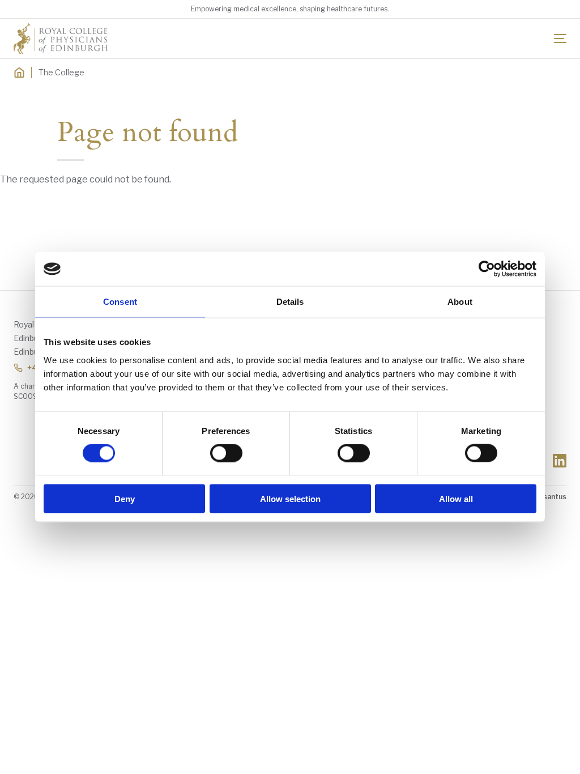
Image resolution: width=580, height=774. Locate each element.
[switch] (226, 453)
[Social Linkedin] (559, 460)
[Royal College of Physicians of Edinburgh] (61, 38)
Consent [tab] (120, 302)
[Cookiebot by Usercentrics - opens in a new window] (486, 269)
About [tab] (459, 302)
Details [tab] (290, 302)
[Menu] (560, 38)
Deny (124, 498)
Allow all (456, 498)
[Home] (19, 72)
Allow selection (290, 498)
